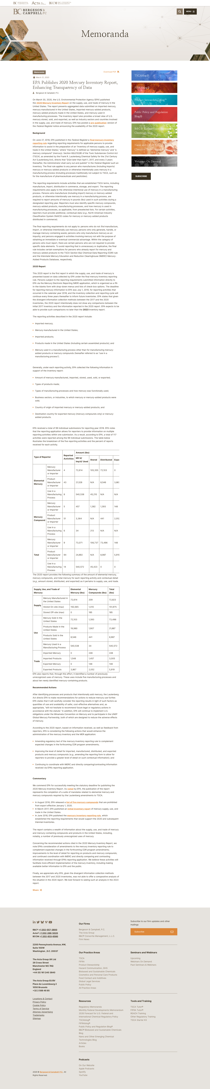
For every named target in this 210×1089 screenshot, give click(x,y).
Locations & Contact (42, 998)
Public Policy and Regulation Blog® (96, 1026)
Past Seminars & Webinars (143, 965)
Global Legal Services (89, 981)
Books (82, 1046)
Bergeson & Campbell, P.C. (51, 1072)
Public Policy (85, 984)
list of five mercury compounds (82, 802)
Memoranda (39, 72)
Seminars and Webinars (144, 952)
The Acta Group (86, 933)
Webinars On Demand (141, 961)
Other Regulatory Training (143, 1016)
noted (70, 789)
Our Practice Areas (89, 952)
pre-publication (99, 123)
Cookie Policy (39, 1005)
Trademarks (38, 1015)
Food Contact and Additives (92, 978)
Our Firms (84, 923)
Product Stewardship (89, 965)
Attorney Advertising (43, 1012)
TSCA (81, 958)
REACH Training (138, 1013)
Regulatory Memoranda (90, 1007)
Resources (85, 1001)
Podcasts (84, 1059)
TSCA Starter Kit (139, 1020)
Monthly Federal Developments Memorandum (101, 1010)
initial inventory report (79, 809)
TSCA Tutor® (137, 1007)
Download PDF (110, 72)
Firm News (84, 939)
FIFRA (82, 961)
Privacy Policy (39, 1002)
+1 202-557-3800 (48, 930)
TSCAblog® (84, 1020)
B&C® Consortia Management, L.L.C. (97, 936)
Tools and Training (141, 1001)
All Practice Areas (87, 988)
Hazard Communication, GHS (93, 968)
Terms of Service (41, 1008)
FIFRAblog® (84, 1023)
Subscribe (141, 176)
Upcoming (135, 958)
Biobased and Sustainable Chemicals (97, 971)
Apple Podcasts (86, 1068)
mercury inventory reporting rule (84, 815)
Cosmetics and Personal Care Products (98, 975)
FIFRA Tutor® (137, 1010)
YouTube (83, 1075)
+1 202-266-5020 (48, 933)
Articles (82, 1043)
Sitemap (37, 1018)
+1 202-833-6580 (49, 936)
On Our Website (86, 1065)
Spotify (82, 1072)
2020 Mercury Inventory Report (52, 103)
